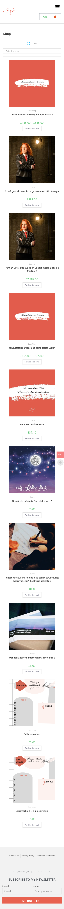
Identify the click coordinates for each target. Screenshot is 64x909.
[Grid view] (28, 43)
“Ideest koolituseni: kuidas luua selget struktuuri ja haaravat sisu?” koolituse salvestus (32, 579)
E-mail (5, 886)
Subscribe (32, 901)
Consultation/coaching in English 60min (32, 114)
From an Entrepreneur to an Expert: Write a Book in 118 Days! (32, 269)
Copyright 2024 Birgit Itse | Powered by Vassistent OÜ (32, 872)
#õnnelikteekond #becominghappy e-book (32, 657)
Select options (32, 128)
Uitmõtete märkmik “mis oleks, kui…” (32, 501)
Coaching (32, 110)
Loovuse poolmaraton (32, 424)
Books (32, 497)
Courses (32, 187)
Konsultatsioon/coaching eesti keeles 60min (32, 347)
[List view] (35, 43)
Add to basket (32, 205)
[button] (57, 6)
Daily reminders (32, 734)
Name (36, 886)
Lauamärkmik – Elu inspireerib (32, 810)
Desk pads (32, 730)
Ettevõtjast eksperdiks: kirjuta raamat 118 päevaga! (32, 191)
